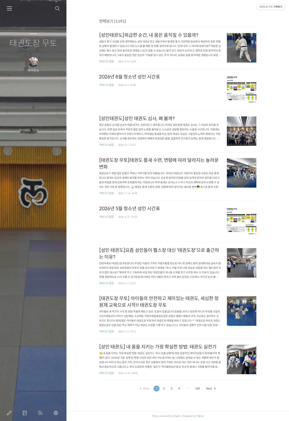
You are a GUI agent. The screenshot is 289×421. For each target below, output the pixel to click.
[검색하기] (57, 8)
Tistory (199, 416)
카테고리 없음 (106, 61)
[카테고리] (9, 8)
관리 (56, 413)
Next (209, 388)
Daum (177, 416)
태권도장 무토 (33, 43)
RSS (41, 413)
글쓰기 (10, 413)
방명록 (25, 413)
